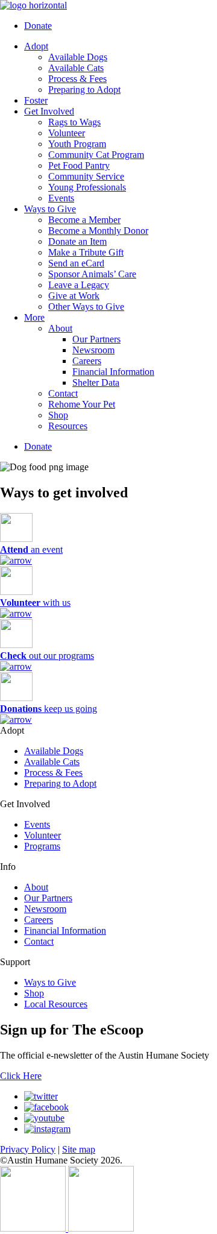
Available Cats (76, 68)
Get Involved (49, 111)
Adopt (36, 46)
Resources (67, 426)
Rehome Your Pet (81, 404)
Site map (78, 1149)
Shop (58, 415)
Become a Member (84, 220)
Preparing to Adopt (84, 89)
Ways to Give (50, 209)
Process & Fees (77, 79)
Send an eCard (76, 263)
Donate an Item (77, 241)
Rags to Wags (74, 122)
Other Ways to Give (86, 306)
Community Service (86, 176)
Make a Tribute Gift (86, 252)
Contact (63, 393)
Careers (86, 361)
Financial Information (113, 372)
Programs (42, 846)
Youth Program (77, 144)
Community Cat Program (96, 155)
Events (61, 198)
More (34, 317)
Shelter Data (95, 382)
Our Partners (96, 339)
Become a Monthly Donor (98, 230)
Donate (38, 25)
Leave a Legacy (78, 285)
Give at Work (73, 296)
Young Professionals (87, 187)
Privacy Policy (27, 1149)
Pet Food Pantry (79, 165)
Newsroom (93, 350)
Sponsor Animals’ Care (92, 274)
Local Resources (55, 1004)
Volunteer (66, 133)
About (60, 328)
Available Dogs (77, 57)
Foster (36, 100)
